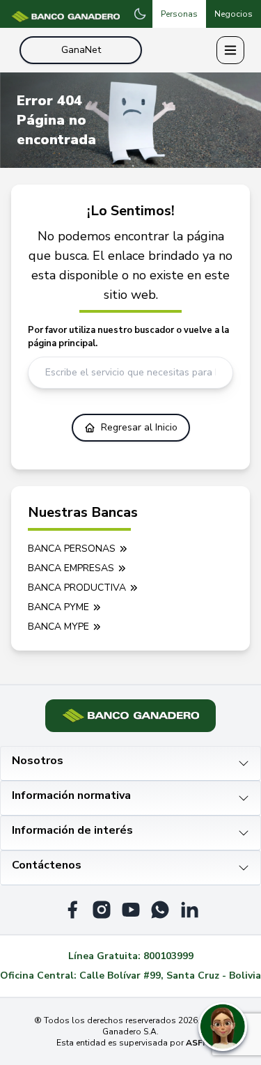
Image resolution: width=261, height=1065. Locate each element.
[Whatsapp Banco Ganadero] (160, 909)
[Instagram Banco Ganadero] (101, 909)
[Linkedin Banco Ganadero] (189, 909)
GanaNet (81, 49)
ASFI (195, 1042)
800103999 (168, 956)
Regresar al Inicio (139, 427)
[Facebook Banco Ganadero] (72, 909)
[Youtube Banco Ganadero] (130, 909)
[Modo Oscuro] (140, 14)
